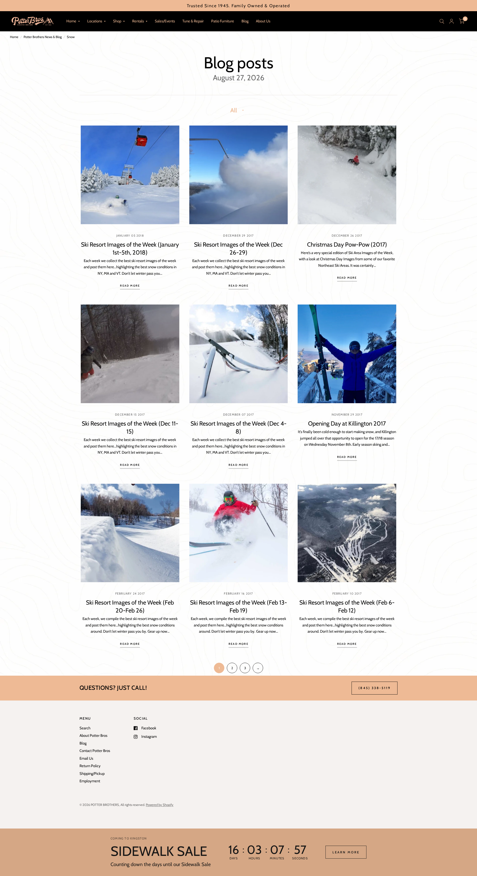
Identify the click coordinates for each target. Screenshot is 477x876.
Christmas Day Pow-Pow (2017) (347, 244)
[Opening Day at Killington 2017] (347, 354)
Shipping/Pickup (92, 773)
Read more (130, 285)
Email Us (86, 758)
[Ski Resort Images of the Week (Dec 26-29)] (238, 175)
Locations (94, 21)
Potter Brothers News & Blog (43, 37)
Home (71, 21)
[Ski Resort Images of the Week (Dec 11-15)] (130, 354)
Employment (90, 781)
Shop (117, 21)
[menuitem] (73, 21)
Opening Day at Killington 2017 (347, 423)
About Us (263, 21)
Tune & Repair (193, 21)
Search (85, 728)
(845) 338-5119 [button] (374, 688)
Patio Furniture (222, 21)
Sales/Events (165, 21)
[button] (345, 852)
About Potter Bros (93, 735)
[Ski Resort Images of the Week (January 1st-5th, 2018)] (130, 175)
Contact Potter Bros (95, 750)
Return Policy (90, 766)
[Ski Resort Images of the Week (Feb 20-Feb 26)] (130, 533)
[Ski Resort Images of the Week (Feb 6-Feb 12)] (347, 533)
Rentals (138, 21)
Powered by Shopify (159, 805)
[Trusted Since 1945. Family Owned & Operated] (238, 5)
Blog (244, 21)
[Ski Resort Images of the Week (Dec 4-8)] (238, 354)
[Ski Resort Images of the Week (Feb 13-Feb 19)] (238, 533)
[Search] (442, 21)
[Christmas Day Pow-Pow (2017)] (347, 175)
